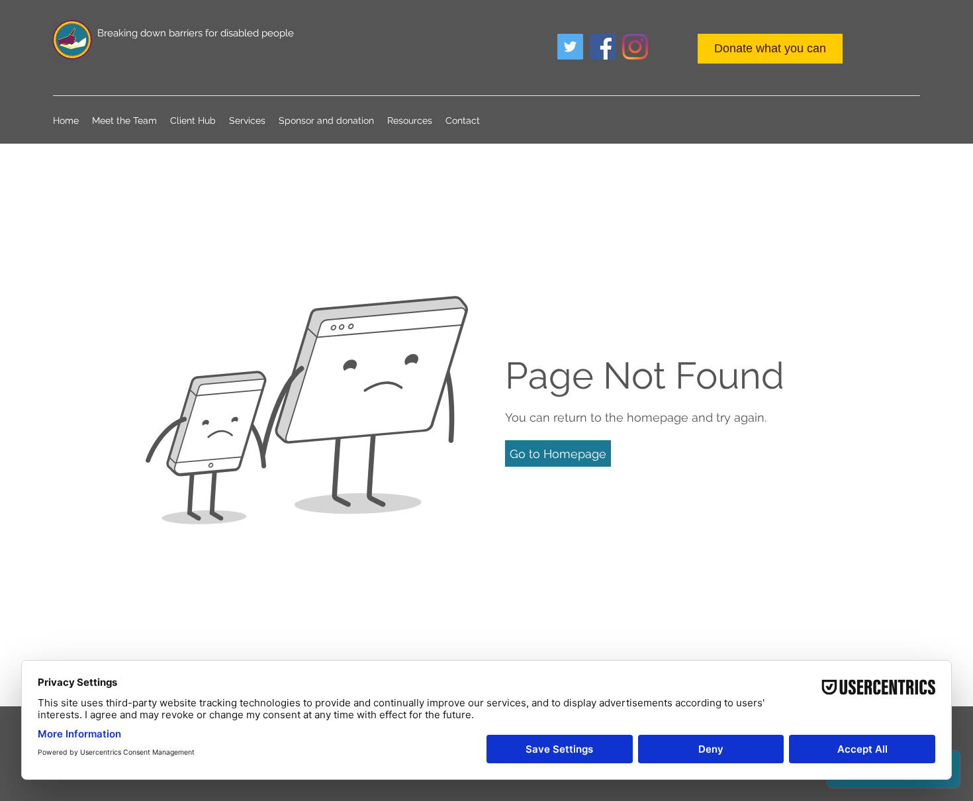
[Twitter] (570, 47)
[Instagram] (635, 47)
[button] (558, 453)
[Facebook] (603, 47)
